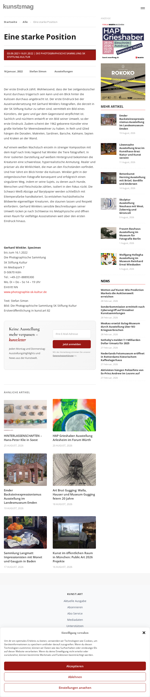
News (105, 281)
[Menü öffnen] (142, 8)
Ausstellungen (63, 71)
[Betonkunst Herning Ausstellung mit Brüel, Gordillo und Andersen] (108, 181)
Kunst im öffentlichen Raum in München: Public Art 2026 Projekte (73, 557)
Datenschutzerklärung (63, 355)
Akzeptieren (75, 666)
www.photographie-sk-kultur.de (25, 292)
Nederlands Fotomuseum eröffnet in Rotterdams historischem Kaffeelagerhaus (123, 357)
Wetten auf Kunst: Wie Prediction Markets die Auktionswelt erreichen (122, 293)
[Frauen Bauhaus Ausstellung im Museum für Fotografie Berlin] (108, 236)
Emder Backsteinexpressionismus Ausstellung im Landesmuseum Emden (22, 496)
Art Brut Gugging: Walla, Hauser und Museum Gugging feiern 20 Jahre (74, 494)
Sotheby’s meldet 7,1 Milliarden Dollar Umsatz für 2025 (120, 341)
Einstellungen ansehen (75, 688)
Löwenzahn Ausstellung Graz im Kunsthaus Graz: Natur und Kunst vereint (132, 151)
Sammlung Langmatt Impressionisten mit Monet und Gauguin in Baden (23, 557)
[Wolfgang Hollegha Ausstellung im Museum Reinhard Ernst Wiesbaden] (108, 262)
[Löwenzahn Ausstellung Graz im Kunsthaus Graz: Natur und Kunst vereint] (108, 152)
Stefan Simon (37, 71)
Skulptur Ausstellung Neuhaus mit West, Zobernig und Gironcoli (131, 206)
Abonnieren (75, 607)
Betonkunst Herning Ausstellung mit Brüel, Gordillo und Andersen (132, 178)
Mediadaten (75, 620)
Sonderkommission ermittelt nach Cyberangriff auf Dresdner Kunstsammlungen (123, 310)
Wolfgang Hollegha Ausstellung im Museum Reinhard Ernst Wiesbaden (131, 259)
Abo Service (75, 613)
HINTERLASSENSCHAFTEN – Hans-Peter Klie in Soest (23, 438)
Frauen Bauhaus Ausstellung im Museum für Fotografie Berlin (130, 233)
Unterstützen (75, 626)
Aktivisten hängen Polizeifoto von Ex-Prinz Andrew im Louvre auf (122, 371)
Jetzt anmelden (72, 344)
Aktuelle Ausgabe (75, 601)
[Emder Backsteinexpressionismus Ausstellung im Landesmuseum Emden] (108, 123)
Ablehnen (75, 677)
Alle (25, 22)
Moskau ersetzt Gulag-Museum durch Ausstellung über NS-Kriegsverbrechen (120, 327)
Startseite (10, 22)
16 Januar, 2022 (13, 71)
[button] (144, 633)
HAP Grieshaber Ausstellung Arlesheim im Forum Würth (72, 438)
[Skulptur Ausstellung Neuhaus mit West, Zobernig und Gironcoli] (108, 207)
